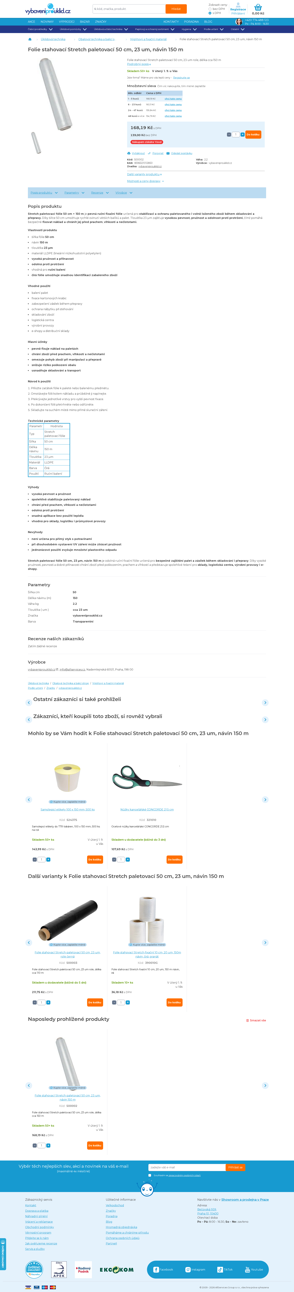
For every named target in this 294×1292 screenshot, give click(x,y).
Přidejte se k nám (37, 1238)
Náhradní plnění (36, 1216)
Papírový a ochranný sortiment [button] (152, 29)
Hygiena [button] (186, 29)
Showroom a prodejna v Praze (245, 1200)
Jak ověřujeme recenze (41, 1243)
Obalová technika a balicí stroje (99, 39)
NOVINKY (47, 21)
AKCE (31, 21)
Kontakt (30, 1205)
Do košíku (253, 134)
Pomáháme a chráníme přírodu (127, 1232)
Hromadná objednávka (121, 1227)
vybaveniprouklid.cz (150, 166)
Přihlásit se (235, 1167)
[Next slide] (265, 702)
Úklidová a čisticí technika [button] (108, 29)
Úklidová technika (53, 39)
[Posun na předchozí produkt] (28, 702)
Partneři (111, 1243)
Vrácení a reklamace (39, 1221)
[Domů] (30, 39)
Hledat (176, 9)
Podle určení (35, 688)
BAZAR (85, 21)
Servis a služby (35, 1249)
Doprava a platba (36, 1210)
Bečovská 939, (207, 1211)
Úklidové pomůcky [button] (70, 29)
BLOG (208, 21)
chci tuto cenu (173, 98)
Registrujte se (181, 77)
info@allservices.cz (72, 669)
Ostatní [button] (235, 29)
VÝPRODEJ (67, 21)
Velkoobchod (115, 1205)
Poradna (111, 1216)
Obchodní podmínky (39, 1227)
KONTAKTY (171, 21)
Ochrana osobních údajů (123, 1238)
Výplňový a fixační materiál (148, 39)
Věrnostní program (38, 1232)
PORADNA (191, 21)
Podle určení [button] (211, 29)
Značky (100, 21)
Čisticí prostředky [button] (37, 29)
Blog (109, 1221)
